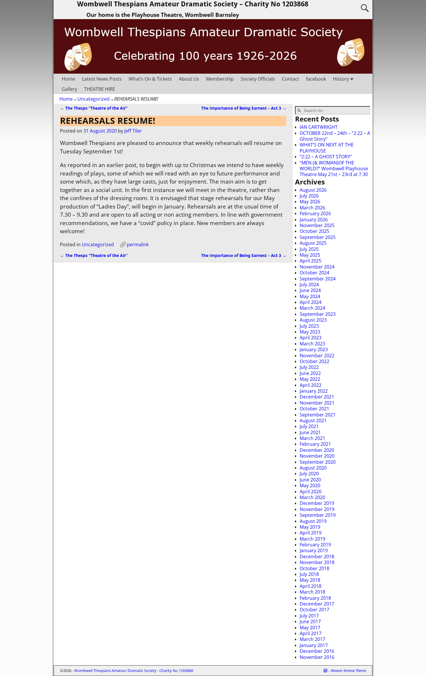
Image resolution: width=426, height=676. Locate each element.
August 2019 (313, 521)
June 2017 (310, 621)
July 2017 (309, 615)
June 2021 (310, 432)
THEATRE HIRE (99, 89)
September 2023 (318, 314)
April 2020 (310, 491)
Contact (290, 79)
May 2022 (310, 379)
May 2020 (310, 485)
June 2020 (310, 479)
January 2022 (314, 391)
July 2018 (309, 574)
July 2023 (309, 326)
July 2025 (309, 249)
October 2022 (314, 361)
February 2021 (315, 444)
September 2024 (318, 279)
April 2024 (310, 302)
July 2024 (309, 284)
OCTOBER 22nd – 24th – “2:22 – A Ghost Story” (335, 136)
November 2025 (317, 225)
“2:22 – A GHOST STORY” (326, 156)
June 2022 (310, 373)
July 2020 (309, 473)
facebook (316, 79)
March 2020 (312, 497)
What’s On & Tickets (150, 79)
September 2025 (318, 237)
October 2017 (314, 609)
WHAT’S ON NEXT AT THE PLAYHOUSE (327, 148)
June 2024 (310, 290)
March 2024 (312, 308)
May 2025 (310, 255)
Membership (220, 79)
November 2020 (317, 456)
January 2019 (314, 550)
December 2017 (317, 604)
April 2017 (310, 633)
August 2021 (313, 420)
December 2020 (317, 450)
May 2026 (310, 201)
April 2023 (310, 337)
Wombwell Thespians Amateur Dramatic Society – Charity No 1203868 (192, 4)
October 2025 (314, 231)
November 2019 (317, 509)
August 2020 (313, 468)
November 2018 (317, 562)
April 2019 (310, 533)
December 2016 (317, 651)
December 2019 (317, 503)
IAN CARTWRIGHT (319, 127)
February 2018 (315, 598)
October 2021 (314, 408)
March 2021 (312, 438)
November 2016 (317, 657)
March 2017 (312, 639)
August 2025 (313, 243)
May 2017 (310, 627)
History (341, 79)
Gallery (69, 89)
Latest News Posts (102, 79)
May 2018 (310, 580)
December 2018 (317, 556)
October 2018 (314, 568)
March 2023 (312, 343)
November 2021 (317, 403)
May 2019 (310, 527)
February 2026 (315, 213)
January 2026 (314, 219)
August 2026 (313, 190)
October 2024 (314, 272)
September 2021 (318, 415)
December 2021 (317, 397)
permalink (138, 244)
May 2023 (310, 332)
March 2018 (312, 592)
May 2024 (310, 296)
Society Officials (258, 79)
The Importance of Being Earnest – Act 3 (243, 108)
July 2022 (309, 367)
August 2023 (313, 320)
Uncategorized (93, 99)
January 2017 (314, 645)
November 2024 (317, 267)
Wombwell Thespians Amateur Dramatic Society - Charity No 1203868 (133, 670)
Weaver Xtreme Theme (348, 670)
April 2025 (310, 261)
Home (68, 79)
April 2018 (310, 586)
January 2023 (314, 349)
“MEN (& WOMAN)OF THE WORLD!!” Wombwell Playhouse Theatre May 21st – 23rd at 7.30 (334, 169)
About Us (189, 79)
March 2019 (312, 539)
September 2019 (318, 515)
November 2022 (317, 355)
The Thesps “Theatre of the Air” (94, 108)
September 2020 (318, 462)
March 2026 (312, 207)
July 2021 (309, 426)
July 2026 (309, 196)
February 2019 (315, 544)
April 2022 (310, 385)
